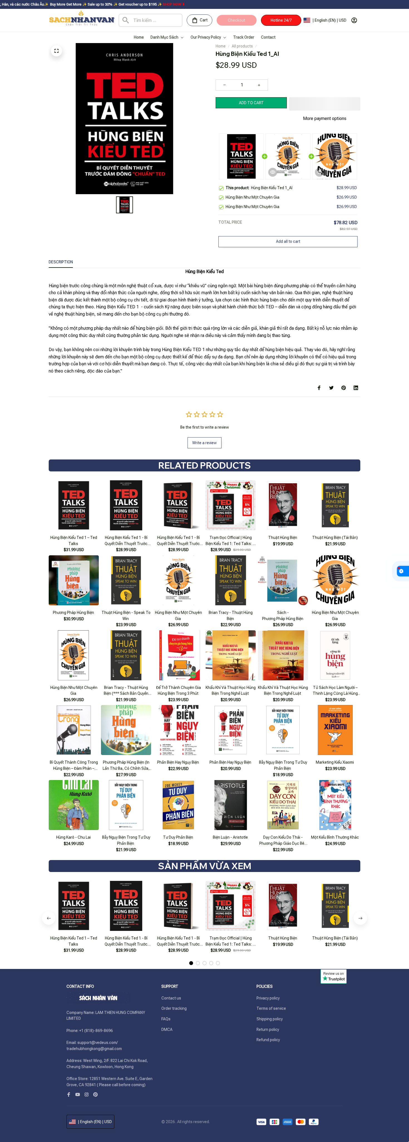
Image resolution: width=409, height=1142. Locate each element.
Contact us (171, 998)
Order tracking (174, 1008)
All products (242, 46)
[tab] (191, 963)
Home (221, 46)
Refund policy (268, 1040)
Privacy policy (268, 998)
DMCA (167, 1029)
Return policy (268, 1029)
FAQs (166, 1019)
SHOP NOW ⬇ (130, 4)
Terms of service (271, 1008)
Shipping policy (270, 1019)
